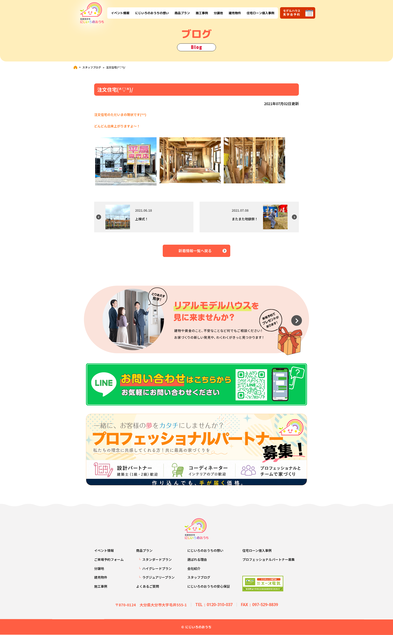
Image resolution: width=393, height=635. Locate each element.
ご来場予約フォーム (109, 559)
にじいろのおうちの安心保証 (208, 586)
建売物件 (234, 13)
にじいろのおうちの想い (152, 13)
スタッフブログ (91, 67)
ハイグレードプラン (157, 568)
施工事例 (201, 13)
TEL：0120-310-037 (214, 605)
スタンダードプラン (157, 559)
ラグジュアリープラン (158, 577)
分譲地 (218, 13)
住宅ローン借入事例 (260, 13)
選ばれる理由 (197, 559)
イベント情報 (120, 13)
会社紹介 (193, 568)
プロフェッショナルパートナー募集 (268, 559)
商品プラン (182, 13)
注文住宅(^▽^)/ (115, 67)
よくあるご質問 (147, 586)
